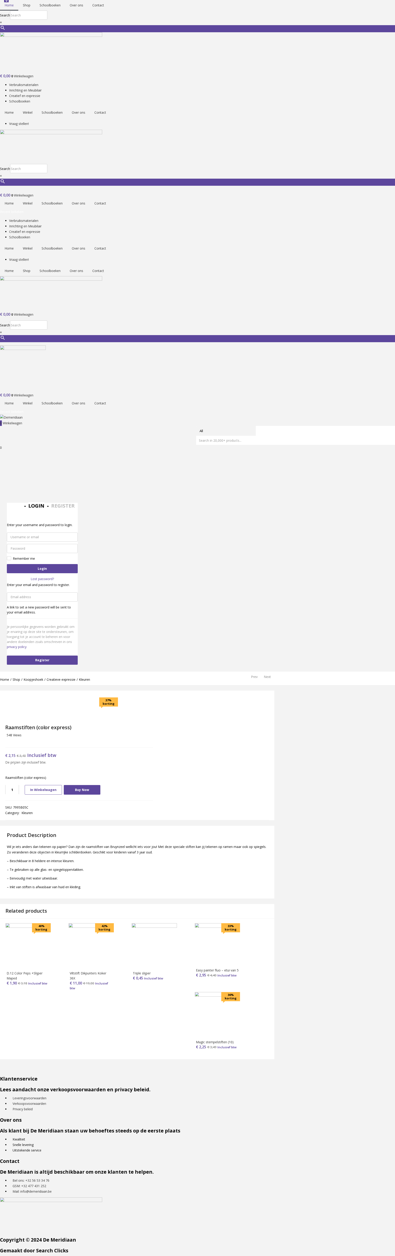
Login (42, 568)
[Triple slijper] (154, 926)
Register (42, 660)
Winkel (27, 112)
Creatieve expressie (61, 679)
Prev (254, 677)
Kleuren (84, 679)
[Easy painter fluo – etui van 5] (217, 926)
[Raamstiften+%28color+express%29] (13, 742)
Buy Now (82, 790)
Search (5, 15)
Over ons (76, 5)
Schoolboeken (50, 5)
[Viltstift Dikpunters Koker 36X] (91, 926)
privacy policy (17, 647)
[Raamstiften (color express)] (6, 742)
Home (9, 5)
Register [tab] (63, 505)
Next (267, 677)
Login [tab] (36, 505)
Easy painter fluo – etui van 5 (217, 970)
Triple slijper (142, 973)
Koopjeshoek (33, 679)
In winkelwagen (43, 790)
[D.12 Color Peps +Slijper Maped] (28, 926)
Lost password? (42, 579)
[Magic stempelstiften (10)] (217, 995)
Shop (26, 5)
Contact (98, 5)
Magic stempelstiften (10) (215, 1042)
